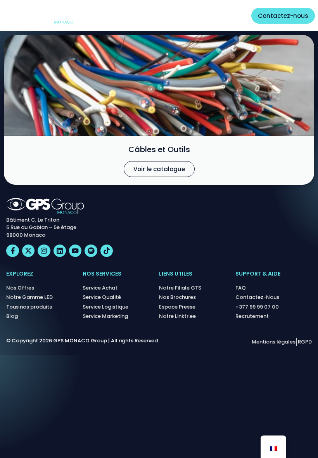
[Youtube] (75, 251)
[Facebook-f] (12, 251)
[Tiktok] (106, 251)
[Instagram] (44, 251)
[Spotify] (91, 251)
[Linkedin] (60, 251)
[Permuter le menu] (232, 15)
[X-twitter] (28, 251)
